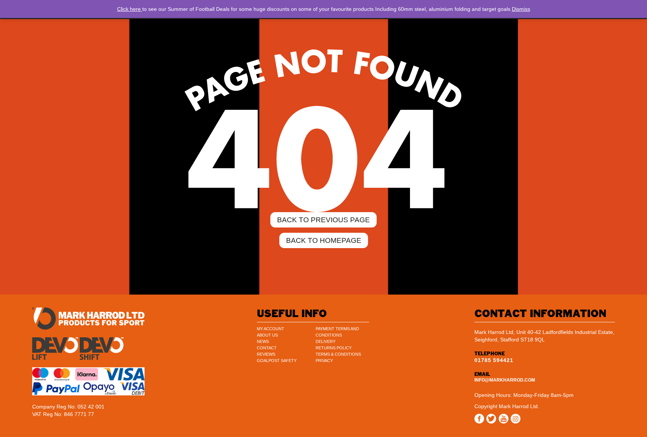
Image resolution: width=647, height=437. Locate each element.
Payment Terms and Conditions (337, 331)
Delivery (325, 341)
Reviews (266, 354)
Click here (129, 9)
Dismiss (521, 9)
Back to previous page (323, 220)
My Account (270, 328)
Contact (267, 348)
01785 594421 (493, 360)
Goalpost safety (277, 360)
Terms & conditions (338, 354)
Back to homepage (323, 240)
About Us (267, 335)
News (263, 341)
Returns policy (334, 348)
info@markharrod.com (504, 380)
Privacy (324, 360)
